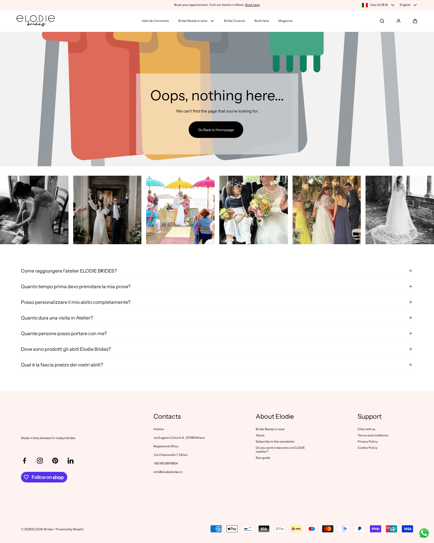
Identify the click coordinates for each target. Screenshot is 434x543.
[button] (415, 21)
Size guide (263, 458)
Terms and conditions (373, 435)
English (405, 5)
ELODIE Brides (42, 529)
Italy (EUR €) (379, 5)
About (260, 435)
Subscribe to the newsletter (275, 441)
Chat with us (366, 429)
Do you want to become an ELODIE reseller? (280, 450)
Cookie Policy (367, 448)
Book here (252, 5)
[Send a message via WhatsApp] (424, 533)
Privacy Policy (368, 441)
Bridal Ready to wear (270, 429)
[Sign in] (398, 21)
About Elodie (275, 416)
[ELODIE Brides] (36, 21)
